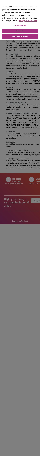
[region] (20, 20)
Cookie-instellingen (20, 25)
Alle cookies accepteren (20, 36)
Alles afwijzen (20, 31)
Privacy (22, 21)
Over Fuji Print (31, 21)
